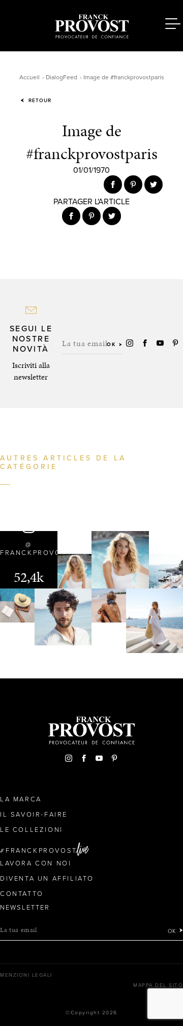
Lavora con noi (35, 863)
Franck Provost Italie (91, 24)
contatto (22, 894)
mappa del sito (158, 985)
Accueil (29, 77)
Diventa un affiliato (47, 879)
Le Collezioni (31, 830)
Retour (38, 101)
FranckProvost (41, 851)
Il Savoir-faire (34, 815)
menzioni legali (26, 975)
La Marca (21, 799)
